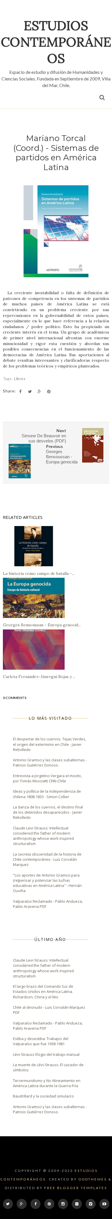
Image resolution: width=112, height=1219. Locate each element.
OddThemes (92, 1179)
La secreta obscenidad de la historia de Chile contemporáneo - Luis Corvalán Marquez (47, 859)
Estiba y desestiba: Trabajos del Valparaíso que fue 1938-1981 (40, 1041)
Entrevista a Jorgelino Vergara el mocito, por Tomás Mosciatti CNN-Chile (47, 778)
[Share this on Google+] (39, 391)
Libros (19, 378)
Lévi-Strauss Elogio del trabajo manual (46, 1054)
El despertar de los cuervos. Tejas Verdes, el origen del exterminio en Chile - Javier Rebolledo (49, 744)
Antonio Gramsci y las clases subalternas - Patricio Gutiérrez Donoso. (50, 762)
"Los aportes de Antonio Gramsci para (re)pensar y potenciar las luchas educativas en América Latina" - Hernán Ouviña (47, 883)
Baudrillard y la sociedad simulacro (43, 1096)
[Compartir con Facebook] (20, 391)
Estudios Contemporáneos (56, 41)
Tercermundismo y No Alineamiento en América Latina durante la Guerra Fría (46, 1083)
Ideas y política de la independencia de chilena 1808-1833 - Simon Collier (47, 794)
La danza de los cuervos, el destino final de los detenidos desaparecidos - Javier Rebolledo (48, 812)
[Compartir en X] (30, 391)
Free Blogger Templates (75, 1188)
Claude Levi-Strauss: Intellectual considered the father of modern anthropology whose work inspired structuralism (43, 835)
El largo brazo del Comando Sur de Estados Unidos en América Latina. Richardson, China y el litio (43, 991)
